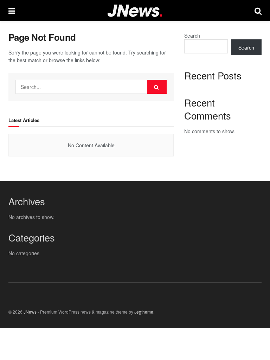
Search (192, 35)
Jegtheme (143, 312)
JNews (30, 312)
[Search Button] (157, 87)
